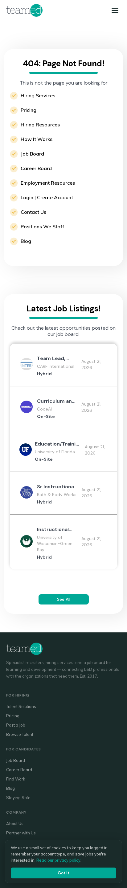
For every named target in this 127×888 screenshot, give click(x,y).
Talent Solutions (21, 706)
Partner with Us (21, 832)
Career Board (36, 168)
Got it (63, 873)
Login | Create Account (47, 197)
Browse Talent (19, 734)
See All (63, 599)
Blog (26, 241)
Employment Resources (48, 183)
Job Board (32, 154)
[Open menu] (115, 10)
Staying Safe (18, 797)
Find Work (15, 778)
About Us (14, 823)
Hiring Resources (40, 124)
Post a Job (15, 725)
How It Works (36, 139)
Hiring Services (38, 95)
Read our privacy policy (58, 860)
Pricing (28, 110)
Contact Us (33, 212)
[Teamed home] (24, 10)
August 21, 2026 (91, 364)
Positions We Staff (42, 226)
